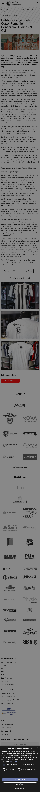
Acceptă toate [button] (20, 779)
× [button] (38, 748)
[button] (20, 788)
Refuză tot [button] (20, 784)
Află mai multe (14, 761)
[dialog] (20, 769)
